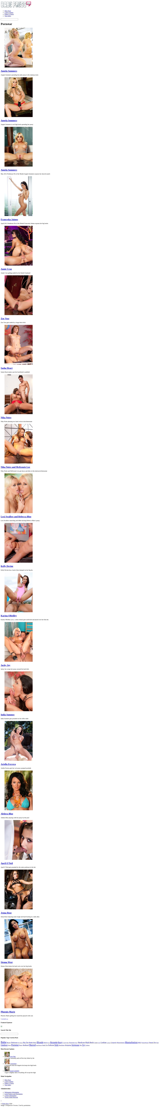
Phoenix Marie (8, 1012)
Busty (60, 1042)
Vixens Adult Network (11, 1097)
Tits (81, 1045)
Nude (157, 1042)
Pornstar (15, 1045)
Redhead (26, 1045)
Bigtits (31, 1042)
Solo (56, 1045)
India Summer (8, 714)
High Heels (89, 1042)
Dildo (67, 1042)
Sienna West (7, 962)
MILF (139, 1042)
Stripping (68, 1045)
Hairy (76, 1042)
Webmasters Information (11, 1092)
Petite (9, 1045)
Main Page (7, 11)
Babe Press (5, 1103)
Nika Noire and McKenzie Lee (15, 467)
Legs (99, 1042)
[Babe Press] (16, 8)
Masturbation (131, 1042)
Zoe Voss (5, 318)
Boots (48, 1042)
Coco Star (13, 1056)
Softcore (51, 1045)
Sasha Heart (7, 368)
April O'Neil (7, 863)
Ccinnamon (13, 1063)
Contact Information (10, 1095)
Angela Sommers (9, 71)
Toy (83, 1045)
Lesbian (103, 1042)
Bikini (34, 1042)
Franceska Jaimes (9, 219)
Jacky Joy (5, 665)
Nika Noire (6, 417)
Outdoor (4, 1045)
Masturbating (121, 1042)
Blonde (40, 1042)
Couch (64, 1042)
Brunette (54, 1042)
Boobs (45, 1042)
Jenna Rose (6, 913)
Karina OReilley (9, 615)
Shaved (32, 1045)
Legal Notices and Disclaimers (13, 1094)
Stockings (62, 1045)
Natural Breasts (145, 1042)
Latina (96, 1042)
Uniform (88, 1045)
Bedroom (14, 1042)
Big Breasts (20, 1042)
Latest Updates (8, 12)
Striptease (75, 1045)
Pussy (20, 1045)
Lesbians (109, 1042)
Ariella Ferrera (8, 764)
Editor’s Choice (9, 14)
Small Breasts (39, 1045)
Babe (3, 1042)
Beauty (9, 1042)
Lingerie (114, 1042)
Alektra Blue (7, 813)
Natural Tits (152, 1042)
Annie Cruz (6, 269)
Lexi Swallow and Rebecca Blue (16, 516)
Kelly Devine (7, 566)
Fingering (72, 1042)
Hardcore (81, 1042)
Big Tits (25, 1042)
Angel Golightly (14, 1071)
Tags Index (7, 16)
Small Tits (45, 1045)
